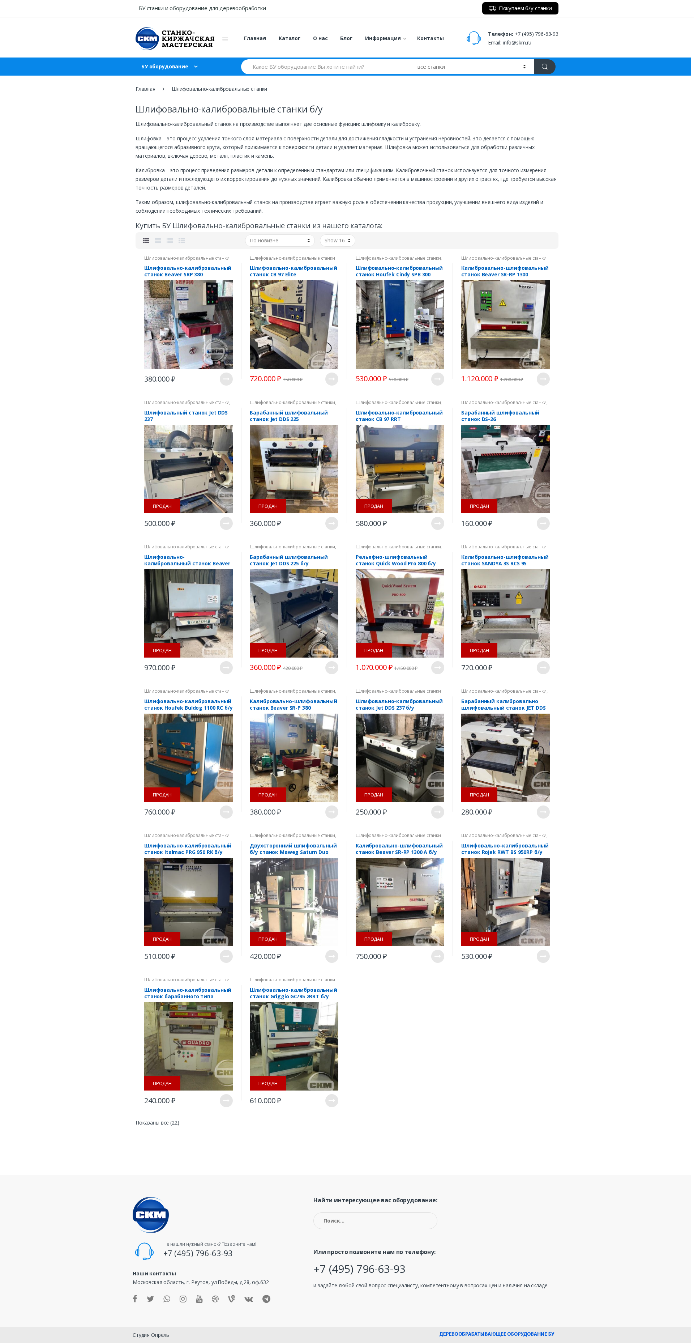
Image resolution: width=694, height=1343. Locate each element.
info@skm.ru (517, 42)
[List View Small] (182, 240)
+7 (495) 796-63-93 (536, 33)
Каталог (289, 38)
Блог (346, 38)
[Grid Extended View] (158, 240)
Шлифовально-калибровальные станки (186, 258)
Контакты (430, 38)
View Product (226, 379)
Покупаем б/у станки (525, 8)
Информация (383, 38)
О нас (320, 38)
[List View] (170, 240)
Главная (255, 38)
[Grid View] (146, 240)
